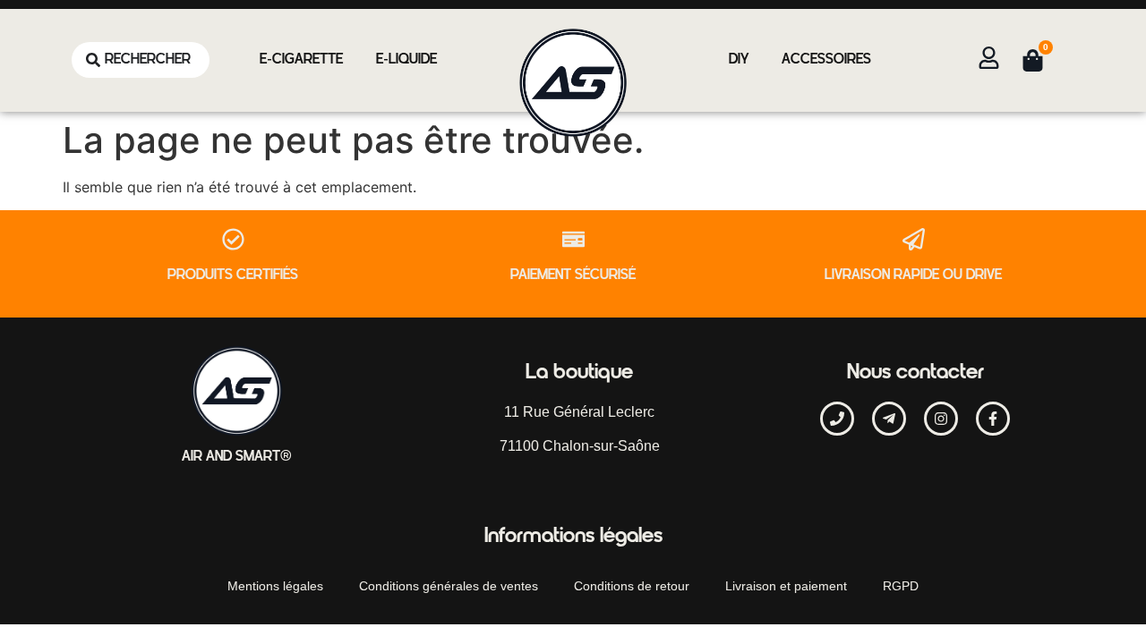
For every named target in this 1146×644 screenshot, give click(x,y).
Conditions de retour (631, 586)
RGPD (901, 586)
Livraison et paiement (786, 586)
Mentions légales (275, 586)
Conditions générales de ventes (448, 586)
